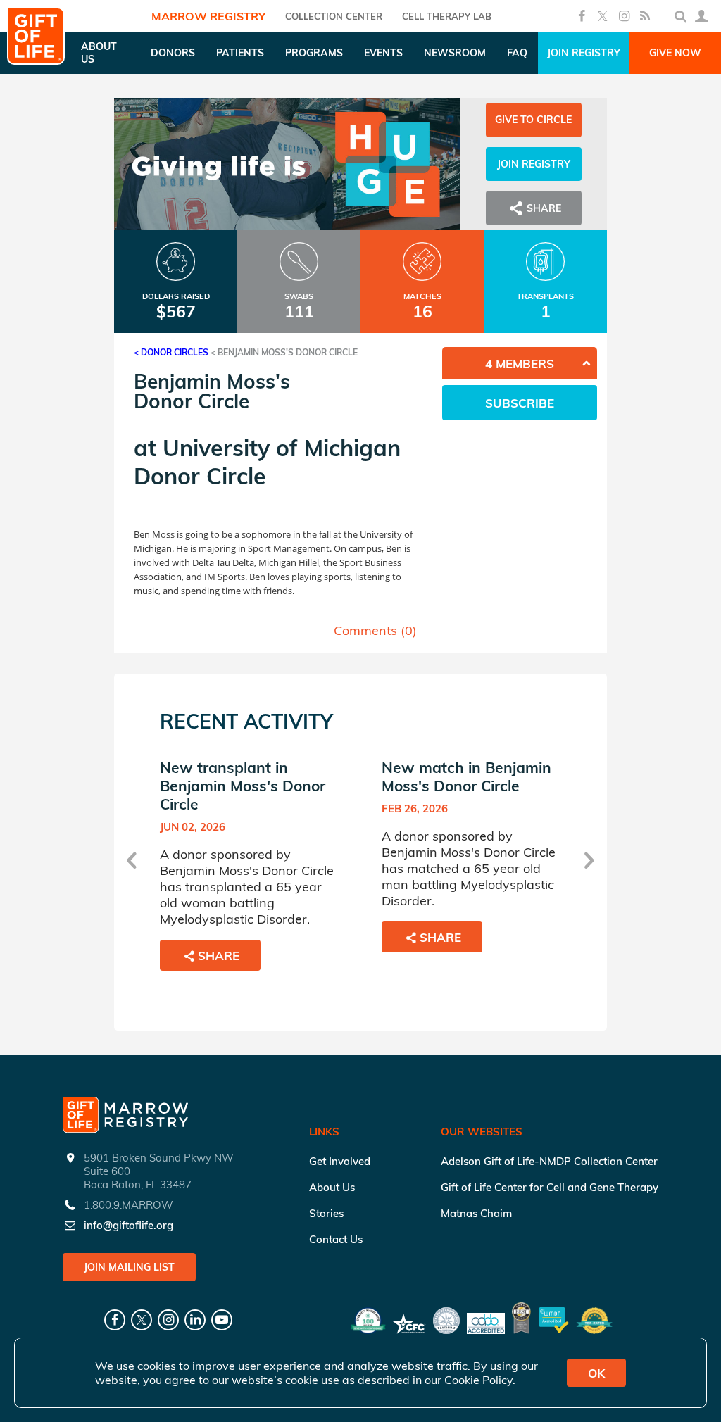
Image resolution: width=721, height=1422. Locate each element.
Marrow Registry (208, 16)
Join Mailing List (129, 1267)
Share (218, 955)
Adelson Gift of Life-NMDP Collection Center (549, 1161)
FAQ (517, 52)
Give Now (675, 52)
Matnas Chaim (476, 1213)
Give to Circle (533, 119)
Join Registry (583, 52)
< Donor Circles (171, 352)
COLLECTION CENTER (333, 16)
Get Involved (339, 1161)
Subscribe (519, 403)
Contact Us (336, 1239)
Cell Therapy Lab (446, 16)
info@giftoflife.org (128, 1225)
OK (596, 1373)
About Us (332, 1187)
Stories (326, 1213)
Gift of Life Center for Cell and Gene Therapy (549, 1187)
